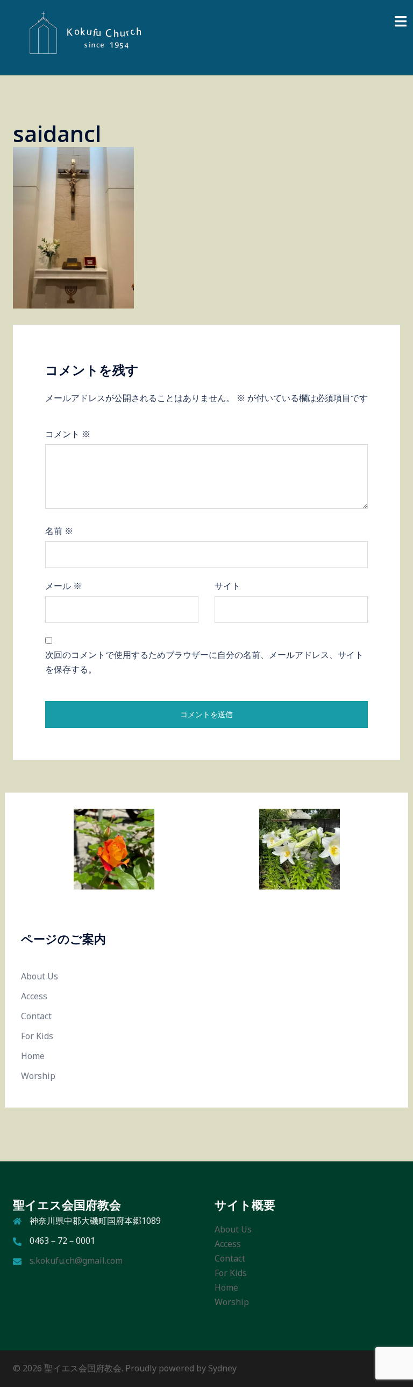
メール (63, 586)
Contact (36, 1016)
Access (34, 996)
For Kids (37, 1036)
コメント (67, 434)
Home (33, 1056)
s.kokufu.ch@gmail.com (76, 1260)
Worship (38, 1076)
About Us (39, 976)
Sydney (222, 1368)
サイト (227, 586)
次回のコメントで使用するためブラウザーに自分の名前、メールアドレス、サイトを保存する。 (204, 662)
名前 (59, 531)
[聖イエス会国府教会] (79, 37)
